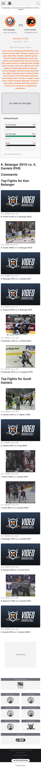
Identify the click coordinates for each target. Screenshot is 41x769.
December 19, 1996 (20, 38)
